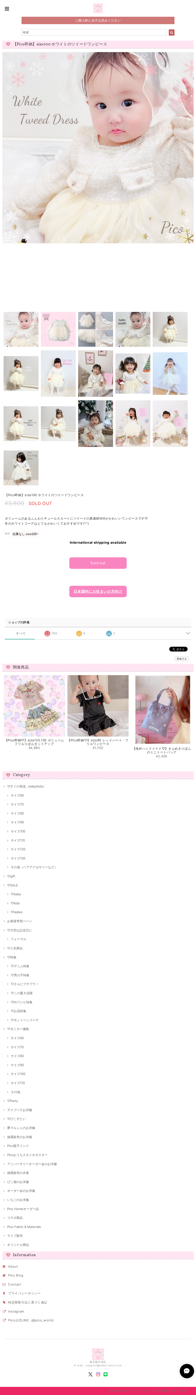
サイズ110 (18, 840)
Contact (14, 1284)
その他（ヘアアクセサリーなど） (34, 867)
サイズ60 (17, 795)
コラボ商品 (15, 1218)
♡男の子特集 (20, 975)
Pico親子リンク (18, 1146)
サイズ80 (17, 813)
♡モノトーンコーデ (25, 1020)
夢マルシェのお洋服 (21, 1128)
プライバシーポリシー (24, 1293)
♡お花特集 (18, 1011)
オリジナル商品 (18, 1245)
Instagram (16, 1311)
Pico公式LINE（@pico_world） (32, 1320)
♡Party (12, 1101)
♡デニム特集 (20, 966)
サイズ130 (18, 858)
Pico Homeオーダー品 (23, 1209)
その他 (15, 1092)
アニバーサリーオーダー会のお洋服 (32, 1164)
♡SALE (12, 885)
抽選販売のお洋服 (19, 1137)
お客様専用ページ (19, 921)
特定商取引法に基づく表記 (27, 1302)
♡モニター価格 (18, 1029)
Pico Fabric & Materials (24, 1227)
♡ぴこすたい (16, 1119)
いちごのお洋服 (18, 1200)
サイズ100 (18, 831)
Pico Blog (15, 1275)
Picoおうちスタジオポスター (27, 1155)
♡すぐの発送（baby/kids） (26, 786)
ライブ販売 (15, 1236)
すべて (21, 633)
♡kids (15, 903)
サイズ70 (17, 804)
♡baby (16, 894)
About (13, 1266)
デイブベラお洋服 (19, 1110)
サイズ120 (18, 849)
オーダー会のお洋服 (21, 1191)
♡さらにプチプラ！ (25, 984)
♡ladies (16, 912)
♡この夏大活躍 (22, 993)
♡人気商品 (15, 948)
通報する (182, 658)
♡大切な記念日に (19, 930)
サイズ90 (17, 822)
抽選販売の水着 (18, 1173)
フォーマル (18, 939)
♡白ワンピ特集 (22, 1002)
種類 (7, 533)
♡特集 (11, 957)
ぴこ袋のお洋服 (18, 1182)
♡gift (11, 876)
